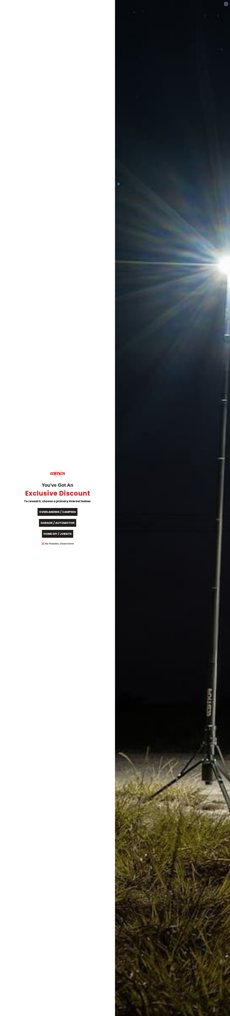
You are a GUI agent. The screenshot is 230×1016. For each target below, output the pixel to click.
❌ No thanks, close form (57, 543)
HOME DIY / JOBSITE (57, 534)
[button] (57, 473)
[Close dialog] (226, 3)
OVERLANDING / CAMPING (57, 512)
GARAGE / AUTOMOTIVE (58, 523)
